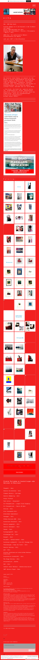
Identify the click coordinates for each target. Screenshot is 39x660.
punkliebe (5, 635)
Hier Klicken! (19, 472)
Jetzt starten (28, 1)
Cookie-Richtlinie (10, 658)
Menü (34, 5)
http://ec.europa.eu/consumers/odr (9, 589)
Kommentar (32, 650)
